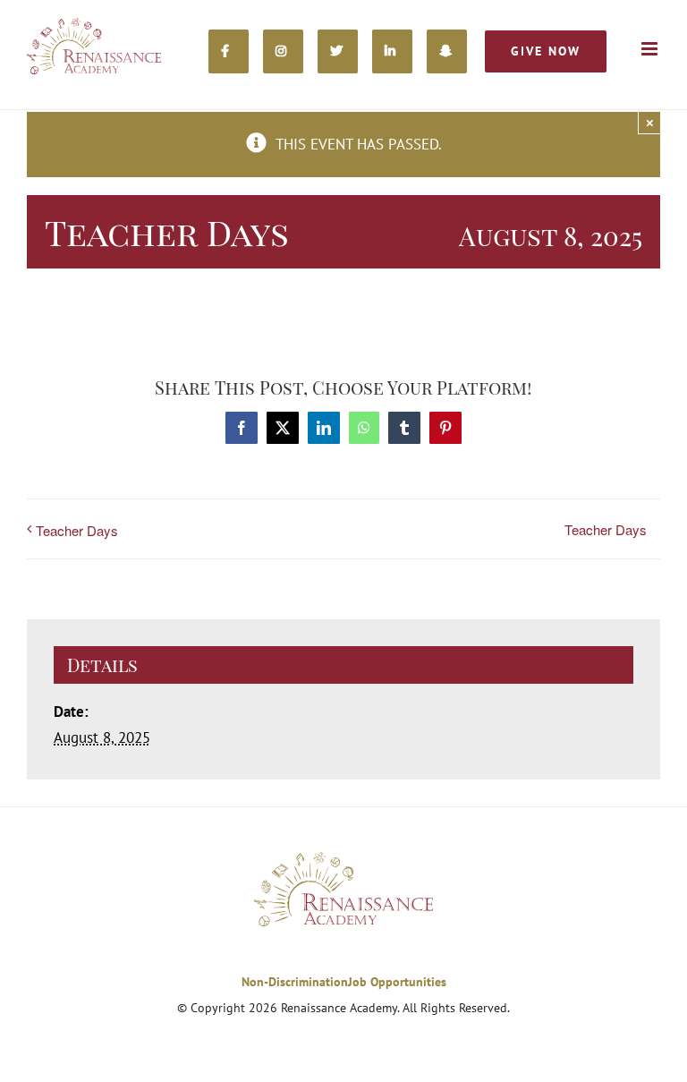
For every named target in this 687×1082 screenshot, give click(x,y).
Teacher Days (77, 530)
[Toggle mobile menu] (650, 48)
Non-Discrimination (295, 982)
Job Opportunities (397, 982)
